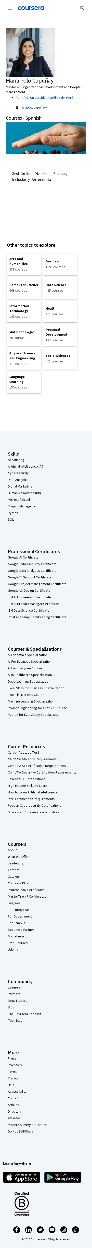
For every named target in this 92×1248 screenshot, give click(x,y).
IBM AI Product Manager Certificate (33, 604)
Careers (14, 870)
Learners (14, 987)
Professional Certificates (26, 890)
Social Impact (17, 936)
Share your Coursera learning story (33, 812)
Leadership (16, 863)
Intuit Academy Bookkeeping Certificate (37, 617)
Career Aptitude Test (23, 752)
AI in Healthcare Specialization (30, 675)
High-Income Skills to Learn (27, 785)
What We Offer (18, 856)
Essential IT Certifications (26, 779)
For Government (20, 916)
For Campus (16, 923)
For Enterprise (18, 909)
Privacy (13, 1078)
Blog (11, 1007)
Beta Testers (17, 1000)
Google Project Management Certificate (37, 584)
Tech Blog (15, 1020)
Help (11, 1085)
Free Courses (18, 943)
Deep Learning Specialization (29, 681)
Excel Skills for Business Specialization (36, 688)
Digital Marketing (20, 486)
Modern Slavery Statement (27, 1124)
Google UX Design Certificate (29, 590)
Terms (12, 1071)
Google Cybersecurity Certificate (32, 564)
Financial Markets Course (26, 694)
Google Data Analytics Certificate (32, 570)
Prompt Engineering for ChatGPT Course (37, 708)
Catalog (13, 876)
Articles (13, 1105)
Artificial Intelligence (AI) (25, 466)
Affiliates (14, 1118)
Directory (15, 1111)
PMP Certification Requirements (31, 799)
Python (13, 513)
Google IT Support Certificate (30, 577)
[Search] (82, 8)
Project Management (23, 506)
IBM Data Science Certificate (28, 610)
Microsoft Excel (19, 499)
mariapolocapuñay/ (33, 107)
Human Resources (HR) (24, 493)
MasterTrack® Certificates (27, 896)
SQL (11, 519)
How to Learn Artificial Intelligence (33, 792)
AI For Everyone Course (25, 668)
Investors (15, 1065)
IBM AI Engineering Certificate (29, 597)
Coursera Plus (18, 883)
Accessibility (17, 1091)
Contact (13, 1098)
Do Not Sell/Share (21, 1131)
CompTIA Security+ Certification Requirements (42, 772)
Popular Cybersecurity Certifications (34, 805)
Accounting (16, 460)
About (12, 850)
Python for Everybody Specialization (34, 714)
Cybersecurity (18, 473)
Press (12, 1058)
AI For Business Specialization (30, 661)
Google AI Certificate (23, 557)
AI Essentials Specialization (28, 655)
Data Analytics (18, 479)
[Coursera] (31, 8)
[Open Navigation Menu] (10, 8)
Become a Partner (21, 929)
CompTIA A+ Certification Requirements (37, 765)
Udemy (13, 949)
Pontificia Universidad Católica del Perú (44, 97)
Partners (14, 994)
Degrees (14, 903)
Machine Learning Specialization (31, 701)
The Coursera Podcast (24, 1014)
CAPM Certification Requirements (32, 759)
